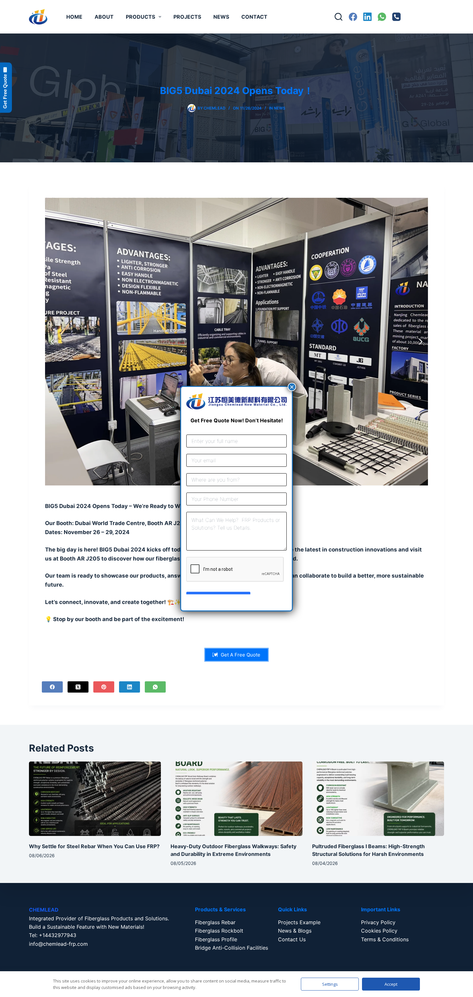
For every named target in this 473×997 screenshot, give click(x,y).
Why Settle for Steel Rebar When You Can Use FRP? (94, 846)
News (221, 17)
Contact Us (292, 939)
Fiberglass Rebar (215, 922)
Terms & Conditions (385, 939)
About (104, 17)
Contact (254, 17)
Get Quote (425, 17)
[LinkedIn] (367, 17)
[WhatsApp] (382, 17)
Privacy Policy (378, 922)
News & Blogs (294, 930)
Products (140, 17)
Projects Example (299, 922)
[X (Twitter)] (78, 687)
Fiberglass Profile (216, 939)
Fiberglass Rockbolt (219, 930)
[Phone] (396, 17)
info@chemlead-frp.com (58, 944)
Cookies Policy (379, 930)
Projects (187, 17)
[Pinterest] (103, 687)
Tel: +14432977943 (52, 935)
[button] (52, 342)
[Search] (338, 17)
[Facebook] (353, 17)
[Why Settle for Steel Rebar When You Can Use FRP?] (95, 799)
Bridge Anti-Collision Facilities (231, 947)
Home (74, 17)
